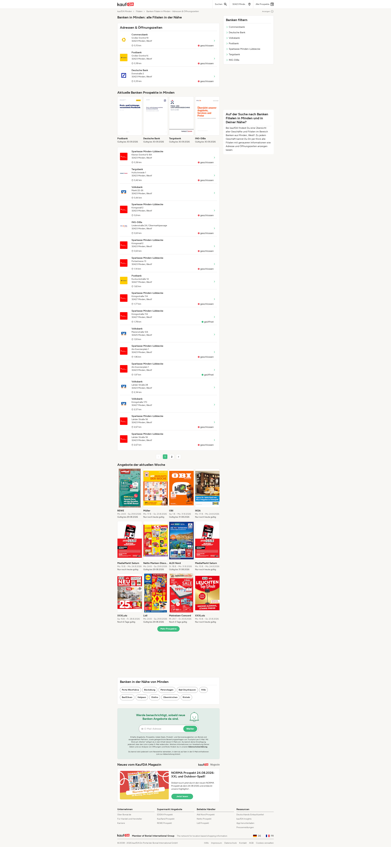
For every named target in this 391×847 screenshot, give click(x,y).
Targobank (234, 54)
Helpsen (142, 697)
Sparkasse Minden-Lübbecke (244, 48)
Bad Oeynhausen (187, 690)
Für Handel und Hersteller (129, 819)
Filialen (139, 11)
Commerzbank (237, 26)
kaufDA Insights (244, 819)
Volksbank (234, 37)
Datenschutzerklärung (197, 747)
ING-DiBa (234, 59)
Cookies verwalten (265, 843)
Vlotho (154, 697)
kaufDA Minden (124, 11)
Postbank (234, 43)
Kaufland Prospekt (165, 819)
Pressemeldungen (245, 827)
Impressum (216, 843)
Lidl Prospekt (203, 823)
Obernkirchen (170, 697)
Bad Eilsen (127, 697)
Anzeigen (266, 11)
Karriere (121, 823)
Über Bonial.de (124, 814)
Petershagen (167, 690)
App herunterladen (245, 823)
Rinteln (186, 697)
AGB (251, 843)
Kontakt (243, 843)
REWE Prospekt (164, 823)
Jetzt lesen (182, 796)
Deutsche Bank (237, 32)
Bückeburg (149, 690)
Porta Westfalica (130, 690)
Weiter (190, 728)
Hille (203, 690)
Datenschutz (230, 843)
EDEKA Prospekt (165, 814)
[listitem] (129, 119)
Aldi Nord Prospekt (206, 814)
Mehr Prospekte (168, 629)
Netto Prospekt (204, 819)
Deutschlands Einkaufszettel (250, 814)
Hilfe (206, 843)
